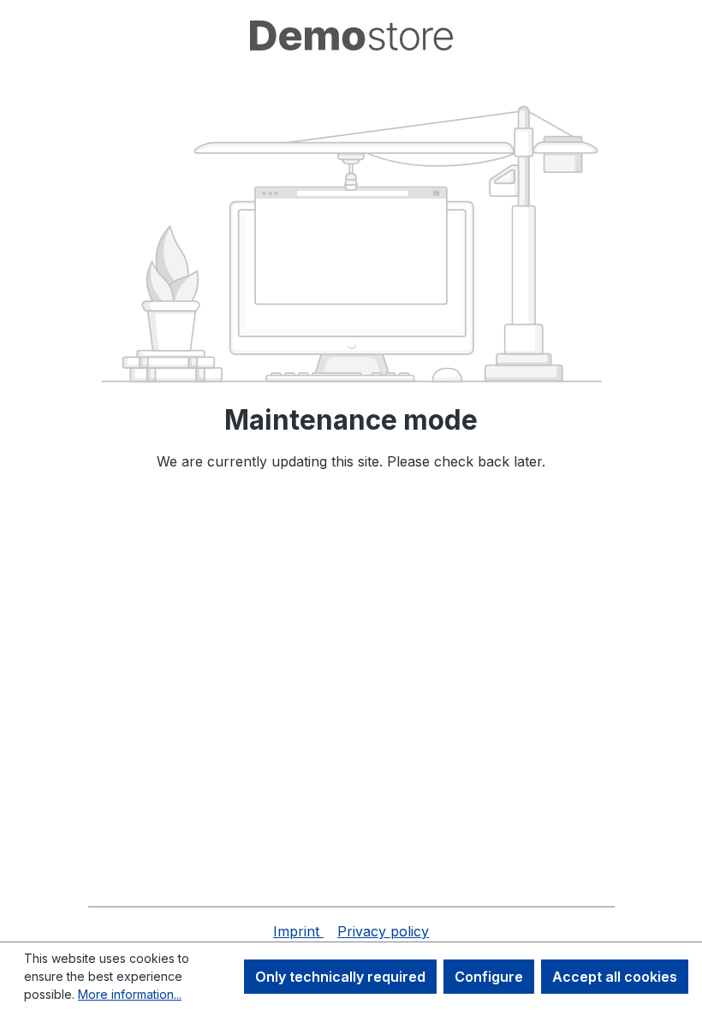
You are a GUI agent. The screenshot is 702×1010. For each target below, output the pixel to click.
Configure (489, 976)
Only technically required (340, 976)
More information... (129, 994)
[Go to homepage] (351, 35)
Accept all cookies (614, 976)
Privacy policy (383, 931)
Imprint (298, 931)
